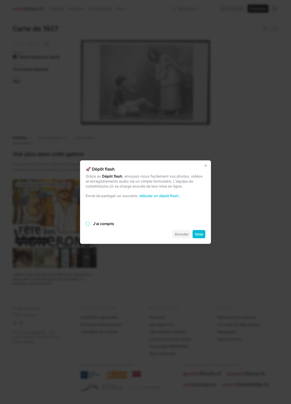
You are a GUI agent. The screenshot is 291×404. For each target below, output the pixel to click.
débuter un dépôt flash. (159, 195)
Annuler (181, 234)
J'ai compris (103, 223)
